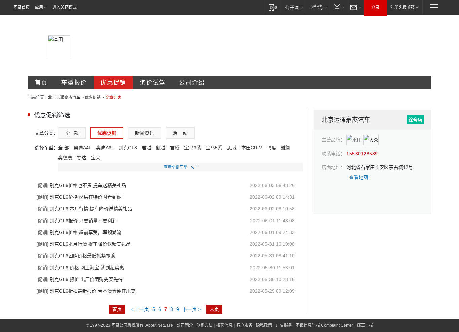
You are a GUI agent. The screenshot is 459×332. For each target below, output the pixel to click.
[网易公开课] (294, 7)
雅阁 (285, 147)
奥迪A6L (105, 147)
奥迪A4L (82, 147)
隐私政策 (264, 325)
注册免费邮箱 (402, 7)
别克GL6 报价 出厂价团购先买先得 (79, 279)
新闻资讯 (144, 133)
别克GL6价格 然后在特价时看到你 (78, 197)
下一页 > (191, 309)
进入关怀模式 (64, 7)
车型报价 (74, 82)
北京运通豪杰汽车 (64, 97)
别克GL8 (128, 147)
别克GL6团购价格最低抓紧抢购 (75, 255)
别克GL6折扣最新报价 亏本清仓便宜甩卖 (85, 291)
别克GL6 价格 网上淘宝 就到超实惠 (80, 267)
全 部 (72, 133)
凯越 (160, 147)
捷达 (81, 157)
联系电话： (333, 153)
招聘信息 (224, 325)
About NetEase (159, 325)
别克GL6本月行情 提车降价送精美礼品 (83, 244)
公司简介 (185, 325)
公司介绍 (192, 82)
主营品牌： (333, 139)
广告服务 (284, 325)
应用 (39, 7)
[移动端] (273, 7)
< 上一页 (140, 309)
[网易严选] (318, 7)
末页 (214, 309)
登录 (375, 7)
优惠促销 (113, 82)
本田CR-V (251, 147)
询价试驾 (152, 82)
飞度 (271, 147)
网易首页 (21, 7)
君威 (174, 147)
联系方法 (205, 325)
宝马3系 (192, 147)
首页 (41, 82)
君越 (146, 147)
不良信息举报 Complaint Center (324, 325)
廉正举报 (365, 325)
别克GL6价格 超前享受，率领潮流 (78, 232)
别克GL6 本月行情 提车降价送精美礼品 (84, 208)
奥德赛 (65, 157)
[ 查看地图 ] (358, 177)
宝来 (95, 157)
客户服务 (244, 325)
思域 (232, 147)
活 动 (180, 133)
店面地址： (333, 167)
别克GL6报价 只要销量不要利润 (76, 220)
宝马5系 (214, 147)
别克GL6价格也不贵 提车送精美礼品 (81, 185)
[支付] (338, 7)
